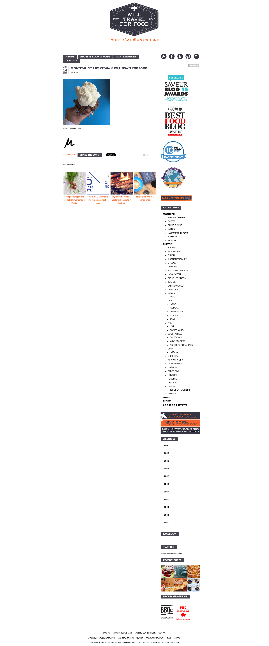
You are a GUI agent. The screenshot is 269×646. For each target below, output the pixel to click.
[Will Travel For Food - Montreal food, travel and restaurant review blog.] (134, 22)
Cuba (170, 349)
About (70, 57)
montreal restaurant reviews (101, 638)
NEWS (166, 398)
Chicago (172, 383)
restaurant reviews (178, 233)
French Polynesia (177, 278)
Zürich (171, 255)
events (171, 229)
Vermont (172, 267)
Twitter (180, 56)
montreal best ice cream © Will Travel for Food (109, 68)
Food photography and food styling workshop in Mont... (74, 200)
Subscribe (164, 56)
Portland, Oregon (178, 271)
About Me (106, 633)
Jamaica (172, 394)
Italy (170, 301)
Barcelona (173, 371)
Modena (174, 308)
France (171, 293)
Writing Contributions (145, 633)
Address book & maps (95, 57)
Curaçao (173, 290)
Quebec (172, 386)
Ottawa (172, 263)
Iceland (172, 248)
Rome (172, 319)
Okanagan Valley (177, 259)
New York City (175, 360)
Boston (172, 282)
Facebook (172, 56)
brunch (172, 241)
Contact (72, 60)
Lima (172, 326)
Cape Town (176, 337)
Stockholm (174, 251)
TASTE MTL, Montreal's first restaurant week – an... (98, 200)
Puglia (173, 304)
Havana (174, 352)
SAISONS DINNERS (176, 218)
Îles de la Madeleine (180, 390)
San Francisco (176, 286)
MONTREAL (169, 214)
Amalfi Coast (177, 312)
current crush (175, 225)
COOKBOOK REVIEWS (175, 405)
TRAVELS (167, 244)
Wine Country (177, 341)
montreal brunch (126, 638)
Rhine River (173, 356)
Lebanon (172, 367)
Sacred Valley (177, 330)
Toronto (172, 379)
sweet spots (174, 237)
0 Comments (69, 155)
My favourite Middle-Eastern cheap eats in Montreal (121, 200)
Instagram (196, 56)
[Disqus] (110, 263)
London (172, 375)
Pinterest (188, 56)
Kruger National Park (181, 345)
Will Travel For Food (152, 643)
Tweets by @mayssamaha (171, 554)
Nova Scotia (174, 274)
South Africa (175, 334)
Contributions (126, 57)
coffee (171, 221)
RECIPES (167, 401)
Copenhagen (175, 364)
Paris (172, 297)
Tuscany (174, 315)
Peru (170, 323)
